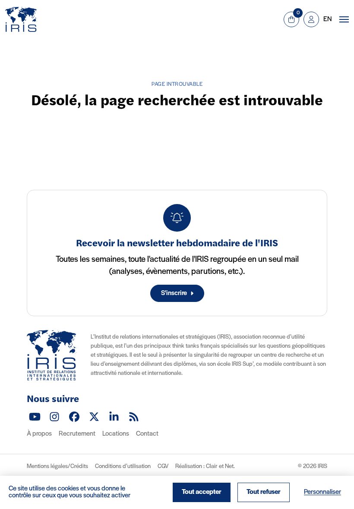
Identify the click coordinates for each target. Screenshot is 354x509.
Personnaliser (322, 492)
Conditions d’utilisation (123, 466)
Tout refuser (264, 492)
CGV (163, 466)
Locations (115, 433)
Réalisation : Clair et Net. (205, 466)
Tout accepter (201, 492)
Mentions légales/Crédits (57, 466)
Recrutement (77, 433)
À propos (39, 433)
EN (327, 19)
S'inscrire (174, 293)
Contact (147, 433)
